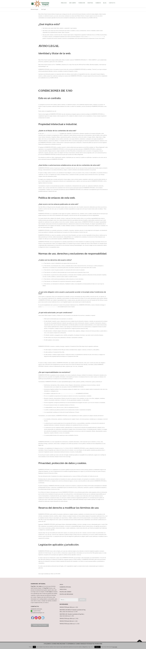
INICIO (61, 584)
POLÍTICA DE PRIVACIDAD (66, 594)
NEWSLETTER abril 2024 (66, 621)
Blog (104, 2)
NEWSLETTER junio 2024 (66, 607)
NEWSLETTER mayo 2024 (66, 618)
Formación (82, 2)
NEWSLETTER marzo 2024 (66, 623)
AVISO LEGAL (63, 589)
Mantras (90, 2)
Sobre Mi (98, 2)
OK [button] (34, 646)
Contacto (112, 2)
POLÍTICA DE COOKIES (65, 591)
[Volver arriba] (139, 642)
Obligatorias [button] (97, 646)
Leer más (114, 646)
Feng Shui (64, 2)
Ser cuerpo (72, 2)
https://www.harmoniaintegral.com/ (96, 36)
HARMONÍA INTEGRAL (65, 587)
